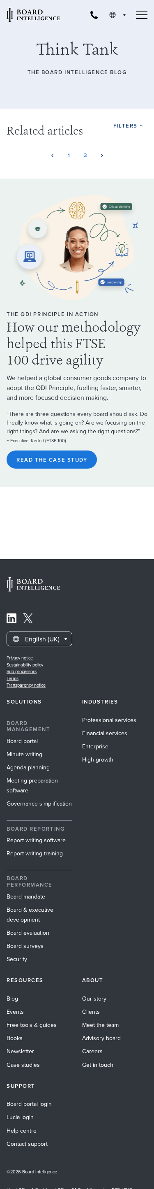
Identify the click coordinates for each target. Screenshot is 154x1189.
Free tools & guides (32, 1025)
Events (15, 1012)
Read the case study (51, 460)
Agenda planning (28, 767)
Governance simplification (39, 803)
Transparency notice (26, 685)
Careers (92, 1051)
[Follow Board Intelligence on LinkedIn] (11, 619)
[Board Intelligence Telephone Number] (94, 15)
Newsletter (20, 1051)
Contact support (27, 1144)
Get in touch (97, 1065)
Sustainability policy (25, 665)
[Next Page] (102, 155)
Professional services (109, 720)
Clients (91, 1012)
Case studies (23, 1065)
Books (15, 1038)
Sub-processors (22, 671)
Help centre (22, 1130)
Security (17, 959)
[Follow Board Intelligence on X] (28, 619)
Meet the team (100, 1025)
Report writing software (36, 840)
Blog (12, 998)
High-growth (97, 759)
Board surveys (25, 946)
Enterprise (95, 746)
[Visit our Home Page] (33, 15)
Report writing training (35, 853)
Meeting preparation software (32, 785)
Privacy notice (20, 658)
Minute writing (24, 754)
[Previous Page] (52, 155)
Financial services (104, 733)
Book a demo (77, 1178)
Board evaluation (28, 933)
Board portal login (29, 1104)
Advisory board (101, 1038)
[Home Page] (33, 589)
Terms (12, 678)
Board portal (22, 741)
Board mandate (26, 896)
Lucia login (20, 1117)
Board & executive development (30, 915)
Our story (94, 998)
